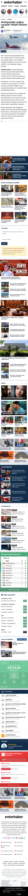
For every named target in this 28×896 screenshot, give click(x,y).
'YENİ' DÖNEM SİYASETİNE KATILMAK (15, 747)
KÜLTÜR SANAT (12, 865)
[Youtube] (16, 838)
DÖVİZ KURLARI (5, 883)
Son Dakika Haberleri (7, 854)
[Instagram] (11, 838)
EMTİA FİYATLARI (5, 886)
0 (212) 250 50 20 (6, 768)
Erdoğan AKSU (12, 744)
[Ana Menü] (1, 2)
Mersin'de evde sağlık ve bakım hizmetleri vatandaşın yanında (18, 527)
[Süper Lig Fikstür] (26, 595)
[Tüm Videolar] (26, 383)
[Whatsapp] (24, 838)
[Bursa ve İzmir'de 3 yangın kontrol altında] (7, 201)
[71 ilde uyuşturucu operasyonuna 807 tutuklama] (7, 215)
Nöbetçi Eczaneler (7, 842)
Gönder (4, 243)
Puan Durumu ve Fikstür (8, 850)
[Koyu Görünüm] (24, 2)
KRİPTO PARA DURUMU (7, 885)
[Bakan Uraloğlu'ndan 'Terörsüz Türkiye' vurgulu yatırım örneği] (21, 188)
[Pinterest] (9, 838)
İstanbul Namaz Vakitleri (5, 846)
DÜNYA (10, 6)
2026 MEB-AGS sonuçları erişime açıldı (18, 534)
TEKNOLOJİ (15, 863)
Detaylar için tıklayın (14, 589)
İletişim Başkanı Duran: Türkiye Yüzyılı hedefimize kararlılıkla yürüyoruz (17, 520)
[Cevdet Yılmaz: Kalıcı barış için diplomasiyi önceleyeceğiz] (7, 188)
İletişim (15, 880)
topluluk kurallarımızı (14, 248)
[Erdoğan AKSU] (4, 746)
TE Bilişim (23, 883)
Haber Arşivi (19, 854)
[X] (6, 838)
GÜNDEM (4, 6)
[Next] (22, 838)
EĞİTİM (10, 863)
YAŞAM (16, 6)
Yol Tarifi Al (15, 768)
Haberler (3, 19)
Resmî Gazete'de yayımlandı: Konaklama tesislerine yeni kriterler (18, 513)
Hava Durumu (20, 842)
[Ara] (26, 2)
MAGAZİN (23, 6)
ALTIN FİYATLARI (5, 882)
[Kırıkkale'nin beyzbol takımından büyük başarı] (21, 215)
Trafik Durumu (19, 845)
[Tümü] (26, 506)
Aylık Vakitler (5, 687)
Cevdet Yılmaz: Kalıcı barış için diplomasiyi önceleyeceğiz (6, 194)
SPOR (5, 865)
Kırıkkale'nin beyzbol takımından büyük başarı (20, 221)
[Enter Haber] (13, 2)
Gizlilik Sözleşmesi (6, 880)
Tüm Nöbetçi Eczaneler (14, 785)
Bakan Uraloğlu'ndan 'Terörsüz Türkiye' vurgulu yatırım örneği (20, 194)
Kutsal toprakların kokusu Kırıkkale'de (18, 541)
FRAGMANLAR (20, 865)
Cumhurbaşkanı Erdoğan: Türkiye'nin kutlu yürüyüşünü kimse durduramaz (18, 548)
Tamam (19, 894)
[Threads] (19, 838)
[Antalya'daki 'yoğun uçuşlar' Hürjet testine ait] (14, 41)
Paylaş (4, 51)
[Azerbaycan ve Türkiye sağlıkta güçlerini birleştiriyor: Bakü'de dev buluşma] (21, 201)
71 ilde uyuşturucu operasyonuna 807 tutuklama (6, 221)
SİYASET (5, 863)
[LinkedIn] (14, 838)
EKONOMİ (22, 863)
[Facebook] (4, 838)
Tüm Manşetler (19, 850)
